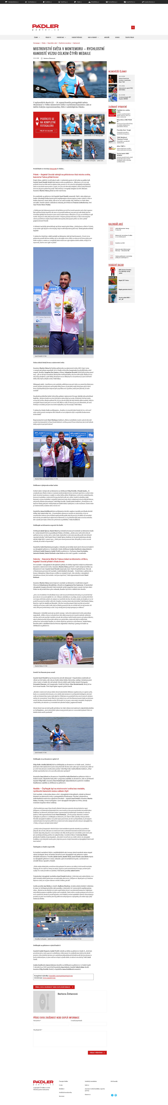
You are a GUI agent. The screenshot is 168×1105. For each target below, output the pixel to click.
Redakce (61, 1089)
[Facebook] (112, 1095)
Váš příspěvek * (37, 1030)
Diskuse (117, 37)
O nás (60, 1085)
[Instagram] (115, 1095)
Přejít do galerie (46, 131)
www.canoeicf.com (49, 978)
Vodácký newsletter (91, 1081)
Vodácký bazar (116, 265)
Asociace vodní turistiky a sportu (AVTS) (95, 1090)
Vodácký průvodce (77, 37)
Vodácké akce (60, 37)
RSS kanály (114, 1081)
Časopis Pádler (129, 37)
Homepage (36, 43)
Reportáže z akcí (52, 43)
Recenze (61, 1096)
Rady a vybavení (92, 37)
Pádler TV (48, 37)
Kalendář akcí (115, 224)
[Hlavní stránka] (45, 27)
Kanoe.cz (87, 1094)
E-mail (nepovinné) (76, 1020)
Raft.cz (87, 1085)
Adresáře (106, 37)
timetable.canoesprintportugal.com (61, 976)
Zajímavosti (76, 43)
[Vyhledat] (133, 27)
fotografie (53, 169)
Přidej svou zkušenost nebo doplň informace (52, 987)
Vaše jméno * (37, 1020)
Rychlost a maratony (65, 43)
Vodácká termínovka (65, 1092)
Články (36, 37)
